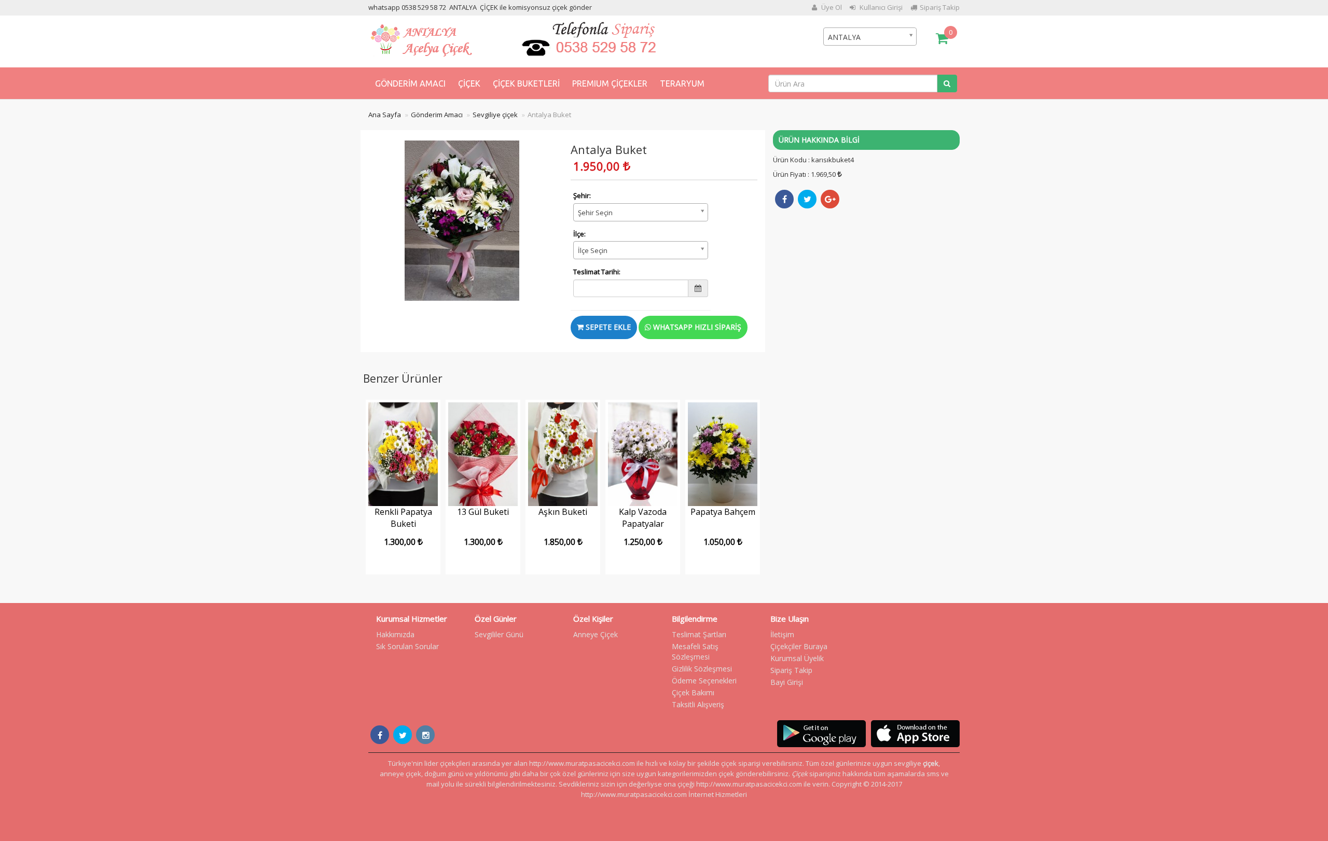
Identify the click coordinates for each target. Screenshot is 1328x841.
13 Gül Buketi (483, 511)
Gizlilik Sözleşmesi (702, 669)
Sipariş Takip (940, 7)
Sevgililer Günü (499, 634)
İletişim (782, 634)
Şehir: (582, 195)
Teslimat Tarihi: (596, 271)
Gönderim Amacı (410, 83)
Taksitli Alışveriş (698, 704)
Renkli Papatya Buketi (403, 517)
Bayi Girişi (786, 682)
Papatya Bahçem (722, 511)
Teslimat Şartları (699, 634)
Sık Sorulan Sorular (407, 646)
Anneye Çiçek (595, 634)
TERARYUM (682, 83)
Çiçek (469, 83)
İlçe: (579, 234)
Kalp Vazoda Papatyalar (643, 517)
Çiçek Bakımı (693, 692)
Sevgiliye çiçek (495, 114)
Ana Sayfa (384, 114)
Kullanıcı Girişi (880, 7)
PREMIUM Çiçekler (609, 83)
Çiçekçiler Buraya (798, 646)
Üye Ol (831, 7)
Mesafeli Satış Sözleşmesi (695, 651)
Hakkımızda (395, 634)
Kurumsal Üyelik (797, 658)
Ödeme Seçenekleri (704, 680)
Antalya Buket (549, 114)
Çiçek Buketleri (526, 83)
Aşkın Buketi (562, 511)
